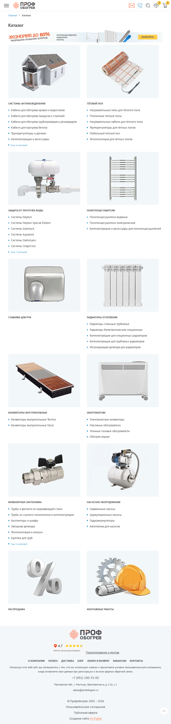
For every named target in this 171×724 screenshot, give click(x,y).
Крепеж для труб (22, 538)
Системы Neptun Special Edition (31, 223)
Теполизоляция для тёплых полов (111, 139)
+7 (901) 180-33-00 (85, 678)
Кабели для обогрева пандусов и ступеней (38, 116)
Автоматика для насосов (105, 526)
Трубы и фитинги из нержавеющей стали (36, 509)
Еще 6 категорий (19, 145)
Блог (80, 660)
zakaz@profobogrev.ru (85, 690)
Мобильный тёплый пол (105, 133)
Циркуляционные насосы (106, 515)
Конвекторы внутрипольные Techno (33, 419)
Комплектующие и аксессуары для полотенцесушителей (125, 229)
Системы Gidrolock (22, 229)
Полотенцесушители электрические (112, 223)
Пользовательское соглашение (85, 707)
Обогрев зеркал (100, 437)
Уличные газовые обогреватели (110, 431)
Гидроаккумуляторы (102, 520)
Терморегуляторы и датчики (28, 133)
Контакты (136, 660)
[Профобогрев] (24, 5)
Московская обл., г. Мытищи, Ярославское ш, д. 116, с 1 (85, 684)
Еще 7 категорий (19, 252)
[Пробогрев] (85, 634)
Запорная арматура (23, 526)
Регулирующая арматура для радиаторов (115, 347)
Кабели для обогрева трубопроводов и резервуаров (44, 122)
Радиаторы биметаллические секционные (116, 330)
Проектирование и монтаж (102, 652)
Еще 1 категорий (19, 543)
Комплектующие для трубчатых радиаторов (117, 341)
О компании (36, 660)
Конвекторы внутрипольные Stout (32, 425)
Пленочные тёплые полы (106, 116)
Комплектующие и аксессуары (30, 139)
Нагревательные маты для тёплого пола (115, 110)
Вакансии (119, 660)
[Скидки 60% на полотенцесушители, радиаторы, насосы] (85, 36)
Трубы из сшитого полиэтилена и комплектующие (42, 515)
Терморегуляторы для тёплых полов (112, 127)
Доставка (67, 660)
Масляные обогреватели (105, 425)
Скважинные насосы (102, 509)
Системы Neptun (21, 217)
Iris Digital (96, 718)
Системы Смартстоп (23, 246)
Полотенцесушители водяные (109, 217)
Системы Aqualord (22, 234)
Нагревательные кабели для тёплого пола (116, 122)
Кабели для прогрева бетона (29, 127)
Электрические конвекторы (107, 419)
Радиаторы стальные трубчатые (109, 324)
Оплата (53, 660)
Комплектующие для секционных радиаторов (118, 335)
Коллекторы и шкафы (24, 520)
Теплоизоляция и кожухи (27, 532)
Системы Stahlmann (23, 240)
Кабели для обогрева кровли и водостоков (38, 110)
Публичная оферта (85, 713)
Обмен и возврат (98, 660)
